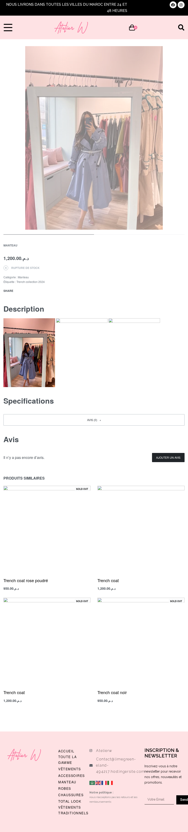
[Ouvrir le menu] (8, 27)
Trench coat (108, 580)
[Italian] (110, 782)
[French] (104, 782)
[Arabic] (92, 782)
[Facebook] (173, 4)
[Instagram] (181, 4)
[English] (98, 782)
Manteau (10, 245)
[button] (94, 420)
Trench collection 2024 (31, 282)
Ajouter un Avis (168, 457)
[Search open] (181, 27)
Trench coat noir (112, 692)
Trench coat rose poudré (25, 580)
